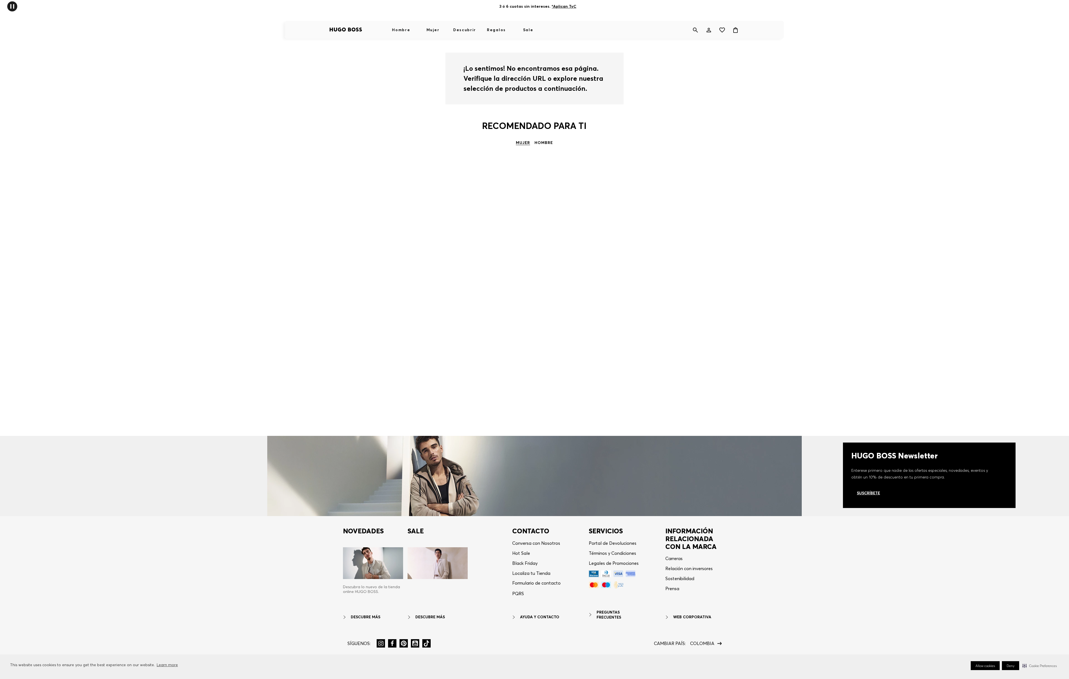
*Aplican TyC (564, 6)
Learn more (167, 664)
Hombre (401, 29)
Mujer (432, 29)
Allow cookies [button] (985, 666)
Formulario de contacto (536, 582)
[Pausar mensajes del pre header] (12, 6)
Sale (528, 29)
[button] (1039, 665)
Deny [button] (1010, 666)
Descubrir (464, 29)
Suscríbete (868, 492)
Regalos (496, 29)
